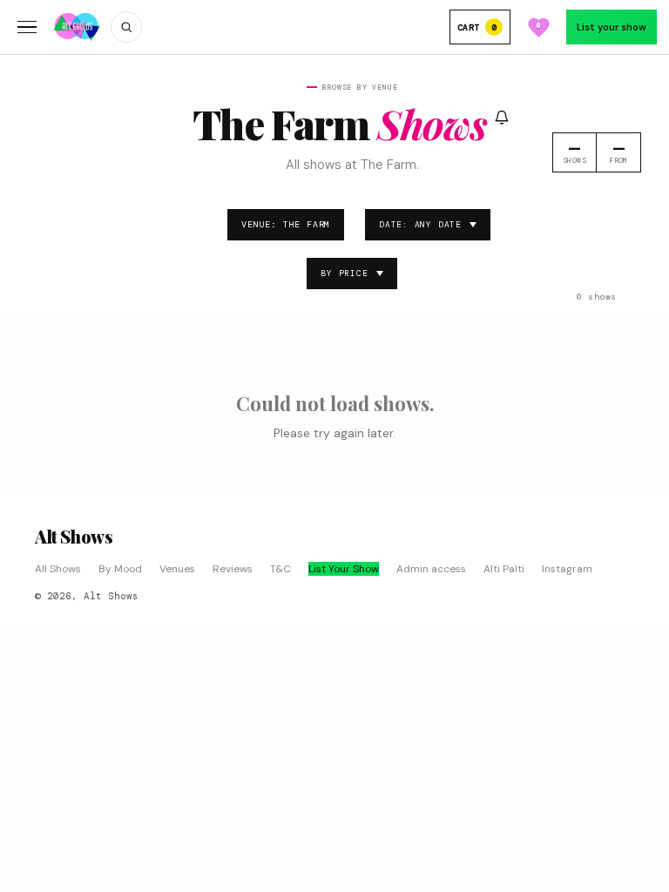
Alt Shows (73, 536)
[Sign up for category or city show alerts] (501, 117)
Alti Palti (503, 569)
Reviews (233, 569)
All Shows (58, 569)
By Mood (120, 569)
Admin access (431, 569)
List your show (611, 27)
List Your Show (343, 569)
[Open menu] (27, 27)
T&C (280, 569)
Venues (177, 569)
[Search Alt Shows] (126, 27)
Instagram (567, 569)
